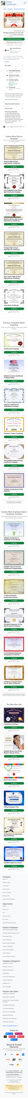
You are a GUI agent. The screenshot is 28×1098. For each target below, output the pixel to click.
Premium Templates (8, 946)
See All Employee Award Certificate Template (14, 694)
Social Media (6, 973)
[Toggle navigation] (25, 2)
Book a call (22, 126)
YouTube (12, 1036)
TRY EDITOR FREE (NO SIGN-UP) (14, 39)
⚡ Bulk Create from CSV (14, 42)
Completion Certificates (8, 1005)
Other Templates (7, 986)
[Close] (24, 1093)
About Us (5, 879)
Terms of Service (7, 892)
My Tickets (5, 919)
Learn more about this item (11, 99)
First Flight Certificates (8, 1008)
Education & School (7, 966)
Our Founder (6, 885)
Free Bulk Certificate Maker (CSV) (11, 933)
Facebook (9, 1033)
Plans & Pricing (6, 953)
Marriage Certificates (8, 1015)
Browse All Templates (8, 949)
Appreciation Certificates (9, 997)
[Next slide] (22, 20)
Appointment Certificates (9, 993)
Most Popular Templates (9, 943)
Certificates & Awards (8, 963)
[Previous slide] (5, 20)
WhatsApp (16, 126)
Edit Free (15, 166)
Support (5, 906)
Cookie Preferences (11, 1077)
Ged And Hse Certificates (9, 1011)
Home (4, 9)
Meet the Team (6, 882)
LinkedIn (14, 1039)
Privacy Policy (6, 889)
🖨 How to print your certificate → (13, 84)
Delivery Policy (6, 895)
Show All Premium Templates (14, 502)
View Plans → (7, 61)
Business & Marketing (8, 970)
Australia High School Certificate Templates (11, 1001)
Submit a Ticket (6, 916)
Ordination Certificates (8, 1021)
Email (11, 126)
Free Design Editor (7, 936)
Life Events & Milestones (9, 976)
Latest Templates (7, 939)
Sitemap (20, 1077)
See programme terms (13, 121)
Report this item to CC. (19, 30)
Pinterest (21, 1036)
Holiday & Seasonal (7, 980)
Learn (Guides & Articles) (9, 956)
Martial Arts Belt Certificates (10, 1018)
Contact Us (5, 909)
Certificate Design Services (9, 922)
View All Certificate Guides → (10, 1025)
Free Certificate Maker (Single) (10, 929)
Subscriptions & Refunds (9, 899)
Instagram (19, 1033)
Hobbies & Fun (6, 983)
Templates (10, 9)
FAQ (4, 912)
